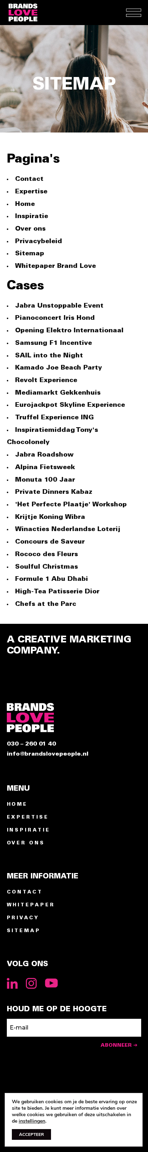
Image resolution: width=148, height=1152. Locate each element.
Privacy (23, 918)
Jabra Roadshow (44, 455)
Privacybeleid (38, 241)
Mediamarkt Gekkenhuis (58, 393)
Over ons (30, 229)
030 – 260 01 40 (31, 744)
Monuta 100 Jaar (45, 480)
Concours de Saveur (50, 542)
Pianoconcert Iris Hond (55, 318)
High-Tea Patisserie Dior (57, 591)
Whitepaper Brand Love (55, 266)
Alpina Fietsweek (45, 467)
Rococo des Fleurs (46, 554)
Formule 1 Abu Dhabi (51, 579)
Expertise (31, 191)
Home (25, 204)
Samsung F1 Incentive (53, 343)
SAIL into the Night (49, 355)
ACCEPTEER (31, 1134)
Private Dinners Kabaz (53, 492)
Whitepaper (31, 905)
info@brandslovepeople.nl (47, 754)
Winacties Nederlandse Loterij (67, 529)
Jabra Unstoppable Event (59, 306)
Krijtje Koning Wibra (50, 517)
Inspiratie (31, 216)
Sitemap (29, 253)
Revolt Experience (46, 380)
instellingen (32, 1121)
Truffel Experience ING (54, 417)
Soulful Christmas (46, 567)
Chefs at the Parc (45, 604)
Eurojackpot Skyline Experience (70, 405)
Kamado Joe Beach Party (58, 368)
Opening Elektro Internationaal (69, 330)
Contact (29, 179)
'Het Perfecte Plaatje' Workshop (71, 504)
